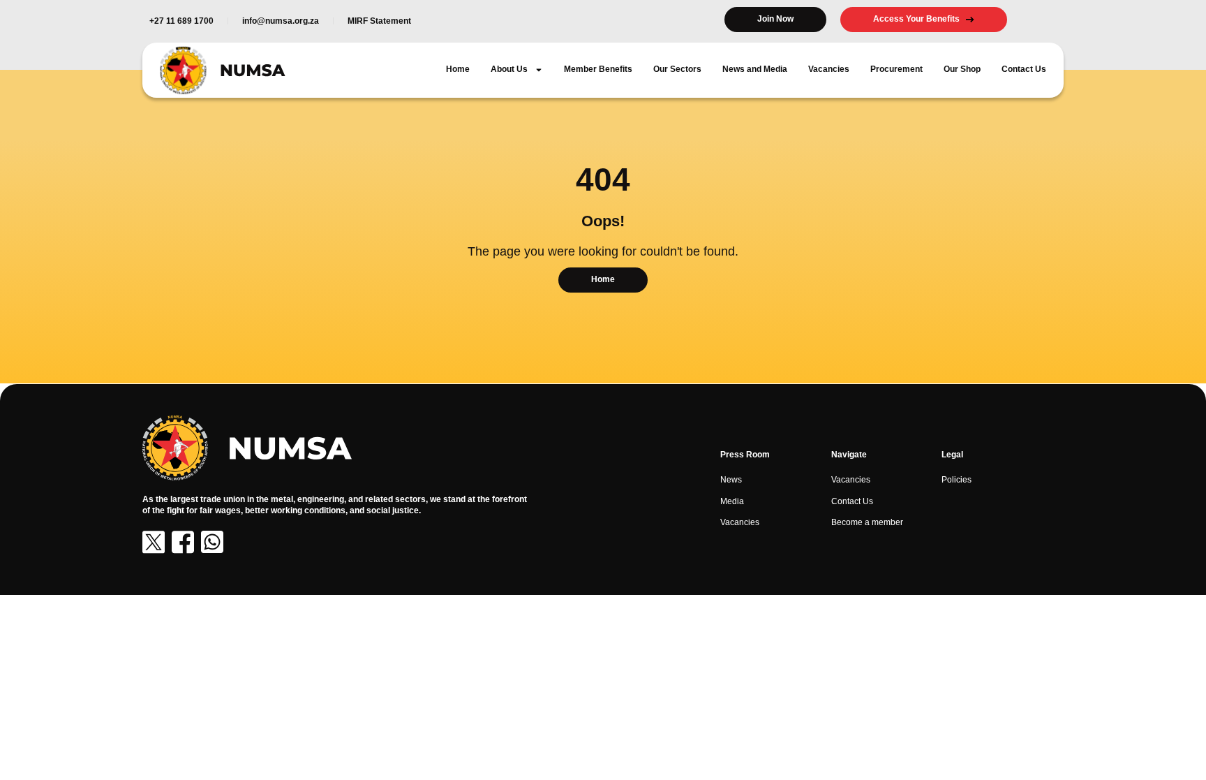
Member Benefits (598, 69)
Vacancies (828, 69)
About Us (509, 69)
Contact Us (1024, 69)
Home (458, 69)
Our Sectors (677, 69)
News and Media (754, 69)
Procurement (896, 69)
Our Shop (962, 69)
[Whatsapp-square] (212, 542)
